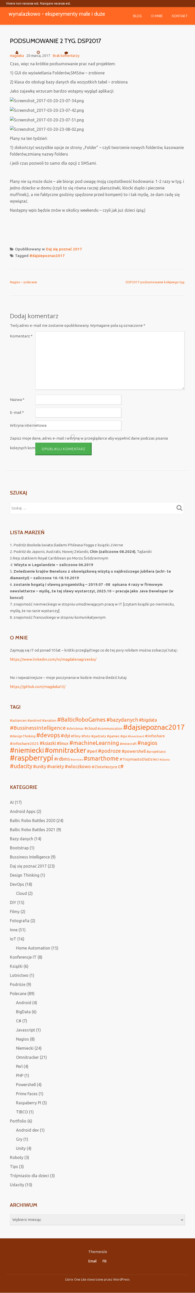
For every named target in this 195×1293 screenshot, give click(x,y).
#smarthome (101, 758)
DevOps (17, 884)
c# (121, 766)
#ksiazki (48, 743)
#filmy (76, 736)
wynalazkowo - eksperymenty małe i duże (57, 13)
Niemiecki (25, 1048)
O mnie (157, 16)
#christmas (75, 728)
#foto (86, 736)
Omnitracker (27, 1057)
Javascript (25, 1030)
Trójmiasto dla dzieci (29, 1175)
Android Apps (23, 811)
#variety (55, 766)
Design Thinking (24, 875)
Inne (14, 930)
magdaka (17, 56)
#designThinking (23, 736)
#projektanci (156, 751)
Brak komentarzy (66, 56)
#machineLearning (94, 743)
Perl (19, 1066)
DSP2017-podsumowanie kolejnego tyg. (155, 282)
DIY (13, 902)
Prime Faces (27, 1093)
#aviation (49, 720)
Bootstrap (19, 848)
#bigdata (148, 719)
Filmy (15, 911)
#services (77, 759)
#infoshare (155, 736)
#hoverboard (136, 736)
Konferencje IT (23, 957)
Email (92, 1261)
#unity (39, 766)
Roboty (16, 1157)
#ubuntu (164, 759)
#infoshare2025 (24, 743)
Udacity (17, 1184)
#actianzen (18, 720)
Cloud (21, 893)
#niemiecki (27, 750)
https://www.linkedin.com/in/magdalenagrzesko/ (53, 659)
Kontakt (180, 16)
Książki (16, 966)
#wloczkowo (78, 766)
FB (105, 1261)
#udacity (21, 766)
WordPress (121, 1279)
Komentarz (21, 336)
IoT (13, 939)
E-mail (17, 412)
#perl (92, 751)
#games (113, 736)
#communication (110, 728)
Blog (137, 16)
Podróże (17, 984)
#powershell (134, 751)
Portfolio (18, 1121)
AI (12, 802)
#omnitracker (65, 750)
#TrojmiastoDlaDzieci (139, 759)
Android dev (27, 1130)
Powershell (26, 1084)
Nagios (22, 1039)
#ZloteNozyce (104, 767)
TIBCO (22, 1112)
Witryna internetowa (28, 425)
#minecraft (128, 744)
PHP (19, 1075)
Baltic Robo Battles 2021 (32, 829)
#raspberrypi (31, 758)
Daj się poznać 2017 (64, 249)
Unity (21, 1148)
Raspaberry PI (28, 1103)
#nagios (147, 743)
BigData (23, 1011)
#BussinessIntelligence (38, 728)
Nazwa (17, 399)
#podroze (109, 751)
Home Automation (33, 948)
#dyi (65, 735)
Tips (14, 1166)
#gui (123, 736)
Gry (19, 1139)
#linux (63, 743)
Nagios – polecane (23, 282)
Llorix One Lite (76, 1279)
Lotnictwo (19, 975)
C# (18, 1021)
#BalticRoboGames (81, 720)
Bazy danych (21, 838)
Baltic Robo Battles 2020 (32, 820)
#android (34, 720)
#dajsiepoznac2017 (47, 255)
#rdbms (62, 758)
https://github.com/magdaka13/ (38, 686)
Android (23, 1002)
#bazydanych (122, 720)
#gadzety (98, 736)
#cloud (90, 728)
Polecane (18, 993)
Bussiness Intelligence (30, 857)
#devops (48, 735)
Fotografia (19, 920)
